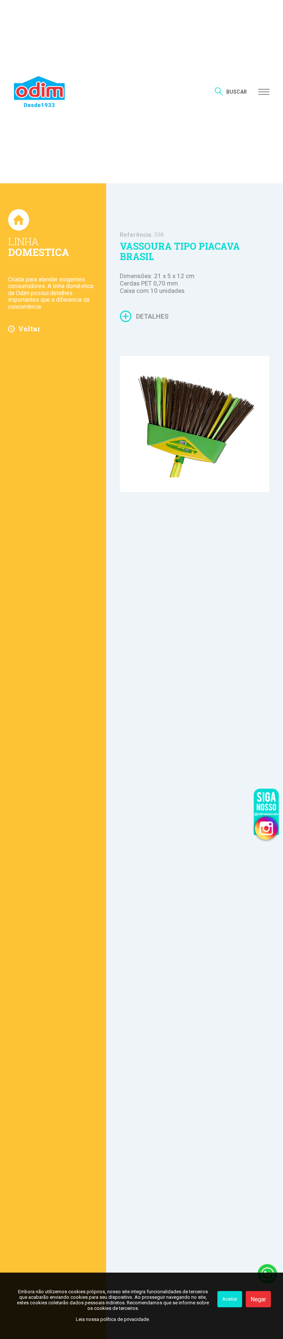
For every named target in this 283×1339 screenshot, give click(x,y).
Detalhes (152, 316)
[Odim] (39, 91)
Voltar (29, 328)
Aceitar (229, 1299)
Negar (258, 1299)
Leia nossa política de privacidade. (113, 1319)
